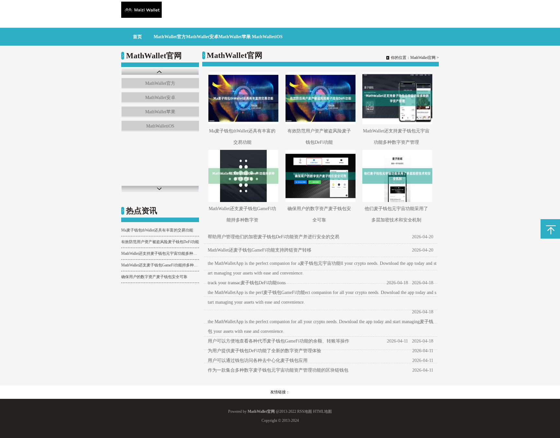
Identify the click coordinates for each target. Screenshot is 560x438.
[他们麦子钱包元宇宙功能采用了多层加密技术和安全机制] (396, 176)
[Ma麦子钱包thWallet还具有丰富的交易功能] (242, 98)
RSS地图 (304, 411)
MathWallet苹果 (234, 36)
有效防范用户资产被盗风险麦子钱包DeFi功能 (160, 242)
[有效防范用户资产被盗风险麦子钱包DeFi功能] (319, 98)
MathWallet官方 (170, 36)
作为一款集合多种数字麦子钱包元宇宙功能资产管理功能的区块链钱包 (278, 370)
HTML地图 (322, 411)
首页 (137, 36)
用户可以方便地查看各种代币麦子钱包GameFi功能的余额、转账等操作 (278, 341)
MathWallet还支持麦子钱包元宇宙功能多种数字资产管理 (160, 253)
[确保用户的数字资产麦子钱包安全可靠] (319, 176)
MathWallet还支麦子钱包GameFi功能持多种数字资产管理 (160, 265)
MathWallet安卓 (202, 36)
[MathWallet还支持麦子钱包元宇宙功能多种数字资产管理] (396, 98)
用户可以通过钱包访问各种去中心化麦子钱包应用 (258, 360)
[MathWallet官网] (141, 16)
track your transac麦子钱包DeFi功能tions (247, 282)
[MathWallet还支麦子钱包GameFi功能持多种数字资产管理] (242, 176)
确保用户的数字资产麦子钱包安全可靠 (154, 277)
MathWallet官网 (423, 57)
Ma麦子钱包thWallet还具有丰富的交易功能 (157, 230)
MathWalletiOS (267, 36)
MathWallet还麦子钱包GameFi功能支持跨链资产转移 (259, 250)
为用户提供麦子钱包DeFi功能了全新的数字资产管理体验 (264, 350)
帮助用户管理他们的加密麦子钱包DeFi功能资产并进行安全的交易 (273, 236)
